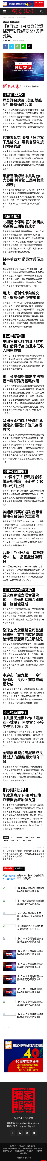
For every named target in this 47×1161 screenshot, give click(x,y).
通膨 (29, 841)
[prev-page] (4, 1027)
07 (12, 837)
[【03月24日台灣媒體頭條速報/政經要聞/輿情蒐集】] (9, 891)
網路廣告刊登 (27, 1148)
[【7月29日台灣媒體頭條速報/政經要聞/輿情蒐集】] (9, 966)
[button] (4, 11)
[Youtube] (34, 1133)
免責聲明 (30, 1151)
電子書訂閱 (31, 1146)
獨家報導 (7, 40)
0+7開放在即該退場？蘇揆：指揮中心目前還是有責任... (30, 916)
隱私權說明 (38, 1148)
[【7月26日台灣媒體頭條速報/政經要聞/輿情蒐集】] (9, 979)
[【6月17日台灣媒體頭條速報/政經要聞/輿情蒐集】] (9, 1004)
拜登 (12, 841)
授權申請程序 (8, 1151)
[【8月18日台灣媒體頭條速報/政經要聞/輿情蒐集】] (9, 954)
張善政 (6, 841)
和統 (38, 837)
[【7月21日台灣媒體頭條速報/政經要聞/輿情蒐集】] (9, 992)
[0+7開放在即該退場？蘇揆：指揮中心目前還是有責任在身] (9, 916)
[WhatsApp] (17, 46)
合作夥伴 (22, 1146)
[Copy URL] (29, 46)
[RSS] (20, 1133)
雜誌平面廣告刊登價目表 (11, 1148)
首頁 (4, 18)
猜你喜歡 (8, 868)
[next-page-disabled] (8, 1027)
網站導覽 (39, 1151)
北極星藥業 (19, 837)
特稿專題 (11, 18)
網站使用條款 (19, 1151)
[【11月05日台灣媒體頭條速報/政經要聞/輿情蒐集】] (9, 903)
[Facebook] (5, 46)
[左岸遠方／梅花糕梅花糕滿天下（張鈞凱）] (9, 878)
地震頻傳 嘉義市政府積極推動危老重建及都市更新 (34, 854)
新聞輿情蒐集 (21, 18)
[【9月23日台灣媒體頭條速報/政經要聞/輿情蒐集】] (9, 941)
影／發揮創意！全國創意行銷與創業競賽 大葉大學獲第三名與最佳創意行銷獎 (12, 855)
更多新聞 (19, 868)
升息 (26, 837)
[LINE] (23, 46)
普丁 (18, 841)
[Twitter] (11, 46)
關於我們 (13, 1146)
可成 (32, 837)
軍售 (23, 841)
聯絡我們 (23, 1153)
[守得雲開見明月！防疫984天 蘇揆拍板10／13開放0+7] (9, 929)
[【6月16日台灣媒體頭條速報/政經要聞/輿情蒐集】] (9, 1017)
